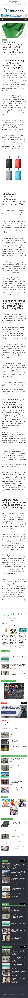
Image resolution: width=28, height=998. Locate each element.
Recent (14, 755)
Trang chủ (8, 992)
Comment (23, 755)
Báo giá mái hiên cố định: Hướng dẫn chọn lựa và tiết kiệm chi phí (17, 894)
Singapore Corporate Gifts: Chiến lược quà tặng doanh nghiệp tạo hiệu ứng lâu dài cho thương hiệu (13, 614)
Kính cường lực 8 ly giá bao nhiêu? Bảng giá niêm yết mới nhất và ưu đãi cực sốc (18, 923)
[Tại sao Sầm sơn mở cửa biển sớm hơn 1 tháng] (5, 733)
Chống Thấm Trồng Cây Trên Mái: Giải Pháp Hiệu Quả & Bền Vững (18, 887)
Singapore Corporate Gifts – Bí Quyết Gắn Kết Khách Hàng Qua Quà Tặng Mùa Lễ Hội (13, 640)
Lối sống (3, 720)
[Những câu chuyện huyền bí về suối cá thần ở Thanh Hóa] (5, 739)
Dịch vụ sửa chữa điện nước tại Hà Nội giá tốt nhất (12, 841)
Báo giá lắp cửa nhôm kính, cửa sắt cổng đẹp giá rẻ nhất (17, 835)
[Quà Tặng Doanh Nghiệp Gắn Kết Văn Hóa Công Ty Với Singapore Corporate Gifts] (23, 629)
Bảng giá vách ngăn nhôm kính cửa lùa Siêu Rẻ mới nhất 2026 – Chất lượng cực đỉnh (17, 658)
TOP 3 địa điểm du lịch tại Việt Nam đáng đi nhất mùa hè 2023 (17, 773)
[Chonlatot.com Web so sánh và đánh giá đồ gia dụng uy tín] (5, 787)
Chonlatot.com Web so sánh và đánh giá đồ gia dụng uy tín (18, 788)
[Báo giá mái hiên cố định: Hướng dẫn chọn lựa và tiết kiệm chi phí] (6, 893)
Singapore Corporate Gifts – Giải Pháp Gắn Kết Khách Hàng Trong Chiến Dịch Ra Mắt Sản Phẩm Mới (4, 639)
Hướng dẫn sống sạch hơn (11, 723)
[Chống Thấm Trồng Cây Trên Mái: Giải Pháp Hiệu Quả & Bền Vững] (6, 886)
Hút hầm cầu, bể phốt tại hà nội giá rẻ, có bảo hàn (12, 830)
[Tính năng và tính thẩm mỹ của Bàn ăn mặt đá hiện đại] (5, 846)
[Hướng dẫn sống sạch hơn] (14, 706)
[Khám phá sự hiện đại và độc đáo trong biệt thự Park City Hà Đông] (5, 758)
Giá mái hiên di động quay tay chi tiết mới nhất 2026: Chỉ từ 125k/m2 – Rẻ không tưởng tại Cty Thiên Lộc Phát (18, 880)
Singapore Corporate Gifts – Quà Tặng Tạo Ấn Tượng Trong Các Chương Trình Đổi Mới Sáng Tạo (18, 824)
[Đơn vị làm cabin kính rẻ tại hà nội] (5, 765)
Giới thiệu (13, 992)
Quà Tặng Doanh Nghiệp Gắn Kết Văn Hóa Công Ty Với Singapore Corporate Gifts (22, 638)
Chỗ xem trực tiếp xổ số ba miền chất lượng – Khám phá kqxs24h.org (13, 620)
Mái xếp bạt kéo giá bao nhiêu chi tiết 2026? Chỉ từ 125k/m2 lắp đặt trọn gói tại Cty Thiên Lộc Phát (18, 873)
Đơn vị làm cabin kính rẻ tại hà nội (17, 765)
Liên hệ (21, 992)
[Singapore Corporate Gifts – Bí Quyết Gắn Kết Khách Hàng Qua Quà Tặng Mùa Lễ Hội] (14, 629)
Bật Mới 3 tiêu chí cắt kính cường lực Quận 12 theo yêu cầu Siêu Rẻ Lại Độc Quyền (18, 673)
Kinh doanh (4, 39)
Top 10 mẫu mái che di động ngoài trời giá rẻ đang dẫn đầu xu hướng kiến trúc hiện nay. (18, 866)
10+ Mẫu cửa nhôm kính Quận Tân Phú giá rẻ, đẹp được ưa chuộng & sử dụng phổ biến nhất (18, 916)
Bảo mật (17, 992)
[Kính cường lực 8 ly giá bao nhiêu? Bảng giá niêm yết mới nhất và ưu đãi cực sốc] (6, 921)
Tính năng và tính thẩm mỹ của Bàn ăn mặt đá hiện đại (17, 847)
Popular (6, 755)
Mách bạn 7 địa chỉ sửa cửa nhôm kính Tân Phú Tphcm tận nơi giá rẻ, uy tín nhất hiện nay (18, 665)
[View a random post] (25, 19)
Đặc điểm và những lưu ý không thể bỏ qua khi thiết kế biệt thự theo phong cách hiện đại (17, 781)
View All (23, 702)
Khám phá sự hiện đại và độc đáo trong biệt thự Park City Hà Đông (17, 759)
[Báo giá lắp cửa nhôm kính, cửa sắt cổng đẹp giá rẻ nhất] (5, 834)
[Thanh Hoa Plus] (2, 19)
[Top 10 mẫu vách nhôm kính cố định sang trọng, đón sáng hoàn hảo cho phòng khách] (6, 907)
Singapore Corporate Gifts (18, 579)
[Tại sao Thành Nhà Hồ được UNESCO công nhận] (5, 746)
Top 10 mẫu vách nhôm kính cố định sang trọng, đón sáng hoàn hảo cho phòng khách (17, 909)
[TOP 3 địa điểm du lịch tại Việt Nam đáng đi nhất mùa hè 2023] (5, 772)
